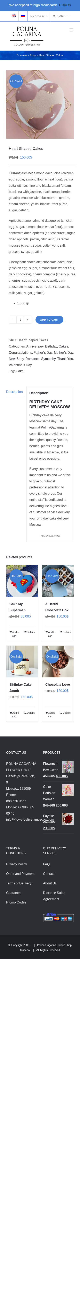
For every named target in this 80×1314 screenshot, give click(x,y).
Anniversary (34, 346)
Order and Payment (20, 874)
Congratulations (20, 352)
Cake (20, 371)
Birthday (51, 346)
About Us (50, 883)
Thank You (65, 359)
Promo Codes (16, 902)
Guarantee (14, 893)
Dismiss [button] (65, 5)
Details (31, 632)
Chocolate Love (57, 684)
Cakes (63, 346)
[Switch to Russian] (22, 16)
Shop (33, 55)
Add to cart (49, 319)
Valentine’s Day (20, 365)
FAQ (46, 864)
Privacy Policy (16, 864)
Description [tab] (14, 392)
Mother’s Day (63, 352)
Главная (22, 55)
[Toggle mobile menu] (72, 30)
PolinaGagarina (52, 427)
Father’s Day (43, 352)
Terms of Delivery (18, 883)
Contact (48, 874)
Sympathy (48, 359)
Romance (32, 359)
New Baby (16, 359)
